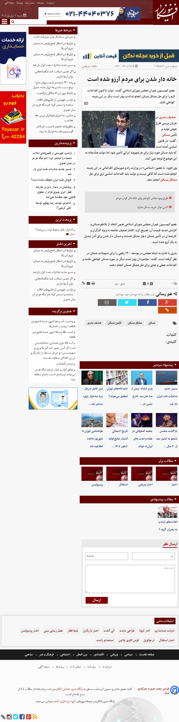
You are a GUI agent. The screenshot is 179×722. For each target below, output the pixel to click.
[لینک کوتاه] (83, 283)
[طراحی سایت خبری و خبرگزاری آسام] (174, 691)
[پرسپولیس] (92, 474)
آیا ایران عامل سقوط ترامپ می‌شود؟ (54, 229)
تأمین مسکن (114, 323)
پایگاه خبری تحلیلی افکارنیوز (67, 689)
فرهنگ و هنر (46, 654)
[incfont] (151, 284)
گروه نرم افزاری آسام (64, 701)
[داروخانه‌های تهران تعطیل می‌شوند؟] (117, 378)
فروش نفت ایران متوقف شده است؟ (51, 180)
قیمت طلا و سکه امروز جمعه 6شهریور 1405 (54, 335)
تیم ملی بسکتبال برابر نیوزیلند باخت (53, 36)
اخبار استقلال (166, 640)
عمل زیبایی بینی (53, 630)
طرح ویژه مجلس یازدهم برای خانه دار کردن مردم (142, 198)
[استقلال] (117, 474)
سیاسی (85, 66)
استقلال (123, 484)
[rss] (35, 717)
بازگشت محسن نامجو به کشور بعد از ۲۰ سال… (166, 439)
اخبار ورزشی (145, 484)
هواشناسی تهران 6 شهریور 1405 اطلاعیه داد (92, 439)
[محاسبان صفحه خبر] (13, 84)
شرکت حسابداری (164, 630)
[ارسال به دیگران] (88, 283)
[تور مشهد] (89, 20)
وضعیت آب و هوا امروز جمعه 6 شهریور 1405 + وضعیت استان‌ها (53, 324)
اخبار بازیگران (91, 630)
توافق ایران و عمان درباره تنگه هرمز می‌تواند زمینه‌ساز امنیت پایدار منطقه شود (54, 374)
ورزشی (114, 654)
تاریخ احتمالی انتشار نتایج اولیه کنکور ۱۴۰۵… (118, 439)
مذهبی (29, 654)
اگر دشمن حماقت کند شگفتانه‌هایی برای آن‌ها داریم (54, 74)
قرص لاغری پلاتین (129, 640)
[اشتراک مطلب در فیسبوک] (147, 302)
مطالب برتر (165, 461)
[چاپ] (93, 283)
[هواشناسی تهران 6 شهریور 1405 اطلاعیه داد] (92, 420)
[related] (86, 103)
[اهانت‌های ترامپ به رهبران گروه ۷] (167, 511)
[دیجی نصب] (13, 143)
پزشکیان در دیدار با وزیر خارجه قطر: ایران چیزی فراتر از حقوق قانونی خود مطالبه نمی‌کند (55, 192)
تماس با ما (30, 3)
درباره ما (51, 3)
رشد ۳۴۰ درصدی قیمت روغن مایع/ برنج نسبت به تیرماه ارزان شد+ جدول (53, 85)
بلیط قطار (72, 630)
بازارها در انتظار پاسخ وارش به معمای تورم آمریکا (53, 46)
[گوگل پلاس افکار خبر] (28, 717)
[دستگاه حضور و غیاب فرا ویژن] (53, 409)
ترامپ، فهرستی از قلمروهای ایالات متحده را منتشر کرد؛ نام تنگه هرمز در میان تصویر (54, 104)
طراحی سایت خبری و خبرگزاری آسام (153, 691)
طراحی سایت (126, 630)
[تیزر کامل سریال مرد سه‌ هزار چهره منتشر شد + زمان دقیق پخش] (92, 378)
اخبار (174, 484)
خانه (94, 66)
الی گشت (109, 630)
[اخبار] (166, 474)
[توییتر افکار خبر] (15, 717)
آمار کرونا (144, 630)
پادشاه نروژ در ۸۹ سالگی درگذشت (54, 93)
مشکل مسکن (168, 180)
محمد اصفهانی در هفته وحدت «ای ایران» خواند (142, 439)
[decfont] (144, 284)
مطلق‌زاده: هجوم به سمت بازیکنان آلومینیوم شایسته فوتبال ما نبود (54, 129)
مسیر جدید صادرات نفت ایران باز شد (167, 396)
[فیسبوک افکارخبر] (22, 717)
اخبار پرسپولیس (30, 630)
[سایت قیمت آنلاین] (129, 55)
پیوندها (20, 3)
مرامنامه (41, 3)
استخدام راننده (105, 640)
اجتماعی (65, 654)
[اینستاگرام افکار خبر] (9, 717)
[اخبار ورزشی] (142, 474)
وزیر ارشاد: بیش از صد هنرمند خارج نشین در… (141, 396)
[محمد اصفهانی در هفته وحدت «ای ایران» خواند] (142, 420)
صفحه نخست (146, 654)
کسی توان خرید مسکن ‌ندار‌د (152, 207)
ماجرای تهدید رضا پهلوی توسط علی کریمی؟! (53, 205)
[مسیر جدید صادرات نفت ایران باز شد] (166, 378)
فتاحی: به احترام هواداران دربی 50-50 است (53, 118)
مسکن (166, 135)
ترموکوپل (148, 640)
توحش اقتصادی (64, 363)
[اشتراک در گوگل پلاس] (167, 302)
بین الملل (82, 654)
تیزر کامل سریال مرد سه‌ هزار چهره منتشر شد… (93, 396)
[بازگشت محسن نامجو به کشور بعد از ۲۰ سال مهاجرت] (166, 420)
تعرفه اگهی (9, 3)
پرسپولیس (97, 484)
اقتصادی (98, 654)
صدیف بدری (167, 117)
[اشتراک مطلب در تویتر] (127, 302)
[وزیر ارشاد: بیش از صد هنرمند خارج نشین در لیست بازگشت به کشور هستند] (142, 378)
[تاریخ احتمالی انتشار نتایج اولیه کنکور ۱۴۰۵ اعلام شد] (117, 420)
